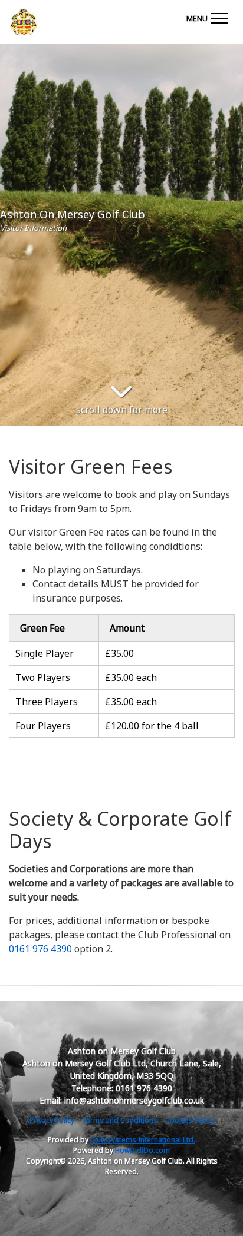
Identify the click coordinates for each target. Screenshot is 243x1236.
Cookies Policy (189, 1120)
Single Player (44, 653)
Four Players (43, 725)
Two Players (42, 677)
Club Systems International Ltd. (142, 1140)
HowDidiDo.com (142, 1150)
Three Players (46, 701)
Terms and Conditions (119, 1120)
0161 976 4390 (40, 948)
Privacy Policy (51, 1120)
